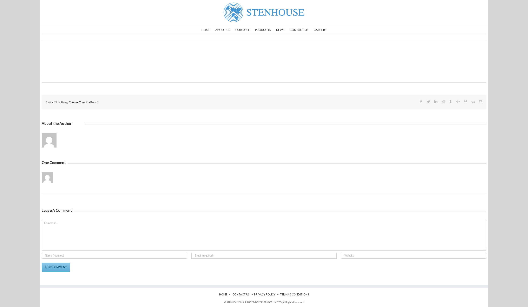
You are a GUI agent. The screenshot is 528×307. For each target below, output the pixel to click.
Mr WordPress (64, 173)
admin (48, 78)
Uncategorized (84, 78)
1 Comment (101, 78)
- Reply (105, 173)
